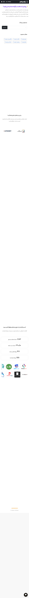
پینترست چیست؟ (16, 42)
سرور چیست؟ (23, 39)
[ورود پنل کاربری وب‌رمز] (1, 2)
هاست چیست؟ (16, 39)
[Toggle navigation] (27, 2)
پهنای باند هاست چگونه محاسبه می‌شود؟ (15, 6)
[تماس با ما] (4, 2)
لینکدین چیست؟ (8, 42)
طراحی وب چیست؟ (8, 39)
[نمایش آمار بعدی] (3, 349)
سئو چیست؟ (23, 42)
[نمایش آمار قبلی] (26, 349)
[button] (14, 508)
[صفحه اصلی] (22, 1)
